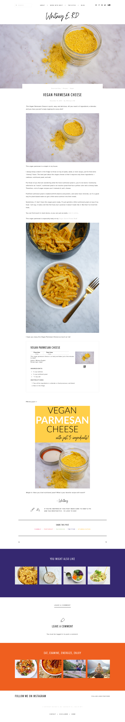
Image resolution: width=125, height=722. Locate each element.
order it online (73, 213)
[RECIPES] (26, 678)
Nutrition (83, 16)
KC (72, 706)
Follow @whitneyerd (101, 696)
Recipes (83, 10)
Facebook (60, 529)
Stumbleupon (84, 529)
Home (73, 714)
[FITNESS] (74, 678)
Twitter (71, 529)
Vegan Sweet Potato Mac (68, 218)
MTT (81, 706)
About (42, 5)
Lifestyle (83, 18)
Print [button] (84, 367)
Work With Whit (56, 5)
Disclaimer (63, 714)
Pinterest (48, 529)
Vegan (72, 88)
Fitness (83, 13)
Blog (83, 5)
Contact (53, 714)
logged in (60, 634)
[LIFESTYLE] (98, 678)
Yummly (37, 529)
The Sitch (72, 5)
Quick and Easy (56, 88)
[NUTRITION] (50, 678)
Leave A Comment (62, 605)
